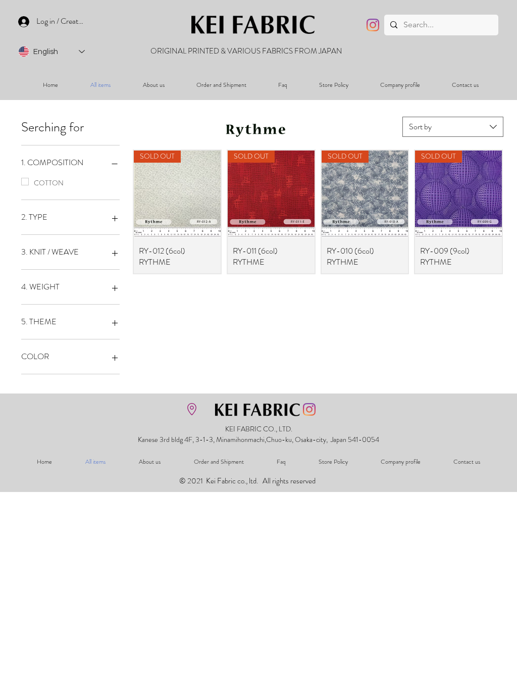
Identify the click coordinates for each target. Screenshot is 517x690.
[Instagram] (373, 25)
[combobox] (452, 127)
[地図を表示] (192, 409)
